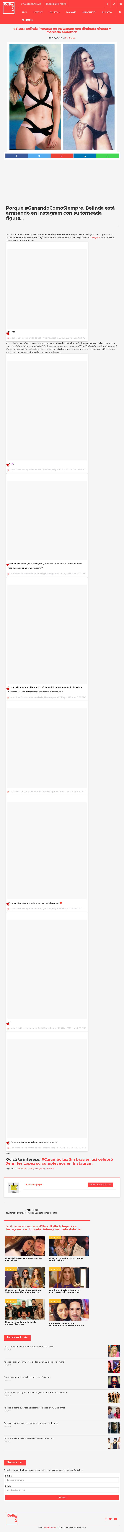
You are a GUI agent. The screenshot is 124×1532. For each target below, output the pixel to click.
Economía (71, 12)
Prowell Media (50, 1527)
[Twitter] (114, 4)
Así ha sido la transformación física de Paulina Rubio (29, 1348)
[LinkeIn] (84, 156)
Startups (38, 12)
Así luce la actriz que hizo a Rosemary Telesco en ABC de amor (34, 1409)
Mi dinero (107, 12)
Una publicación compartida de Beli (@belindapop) (32, 791)
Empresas (55, 12)
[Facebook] (108, 4)
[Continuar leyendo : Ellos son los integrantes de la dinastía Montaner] (25, 1309)
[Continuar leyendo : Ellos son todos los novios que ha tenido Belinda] (69, 1246)
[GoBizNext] (9, 8)
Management (89, 12)
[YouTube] (120, 4)
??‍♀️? (11, 464)
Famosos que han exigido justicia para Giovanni (27, 1378)
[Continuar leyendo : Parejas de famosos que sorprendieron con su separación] (69, 1310)
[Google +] (62, 156)
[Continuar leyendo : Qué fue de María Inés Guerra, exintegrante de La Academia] (69, 1277)
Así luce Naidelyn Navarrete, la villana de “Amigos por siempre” (34, 1363)
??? (10, 1022)
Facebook (21, 1168)
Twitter (30, 1168)
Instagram (95, 237)
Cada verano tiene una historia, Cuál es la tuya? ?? (32, 1142)
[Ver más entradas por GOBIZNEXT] (13, 1188)
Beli (39, 338)
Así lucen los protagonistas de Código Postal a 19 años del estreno (36, 1394)
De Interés (27, 20)
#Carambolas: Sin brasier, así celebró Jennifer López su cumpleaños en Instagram (59, 1161)
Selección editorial (56, 4)
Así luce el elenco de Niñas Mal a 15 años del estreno (29, 1440)
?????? (11, 332)
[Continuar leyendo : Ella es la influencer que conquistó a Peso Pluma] (25, 1246)
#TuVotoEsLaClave (31, 4)
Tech (24, 12)
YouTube (49, 1168)
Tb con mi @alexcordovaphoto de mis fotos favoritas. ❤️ (35, 903)
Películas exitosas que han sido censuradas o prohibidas (31, 1424)
